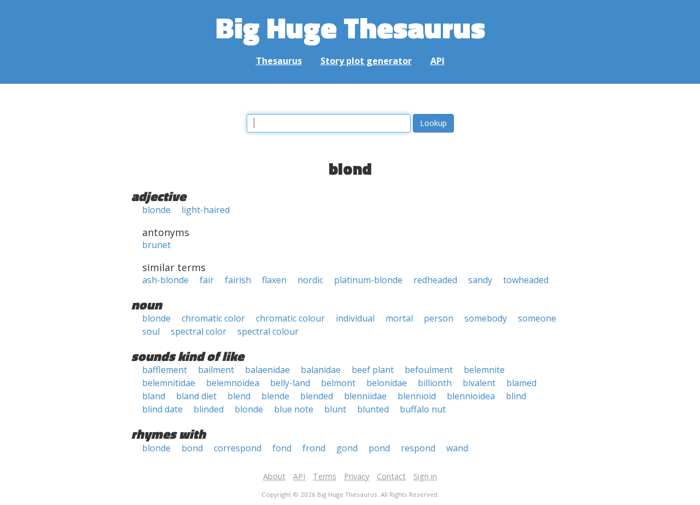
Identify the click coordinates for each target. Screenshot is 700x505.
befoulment (429, 370)
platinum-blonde (368, 280)
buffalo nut (423, 409)
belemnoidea (232, 383)
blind (516, 396)
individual (355, 318)
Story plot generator (366, 61)
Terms (324, 476)
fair (207, 280)
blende (275, 396)
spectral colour (268, 331)
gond (347, 448)
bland (153, 396)
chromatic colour (290, 318)
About (274, 476)
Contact (391, 476)
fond (281, 448)
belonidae (386, 383)
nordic (310, 280)
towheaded (526, 280)
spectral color (198, 331)
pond (379, 448)
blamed (521, 383)
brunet (156, 245)
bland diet (196, 396)
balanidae (321, 370)
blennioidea (471, 396)
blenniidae (365, 396)
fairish (238, 280)
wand (457, 448)
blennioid (417, 396)
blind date (162, 409)
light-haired (206, 210)
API (437, 61)
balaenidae (267, 370)
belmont (338, 383)
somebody (485, 318)
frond (313, 448)
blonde (156, 210)
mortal (399, 318)
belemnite (484, 370)
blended (316, 396)
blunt (335, 409)
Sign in (425, 476)
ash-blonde (165, 280)
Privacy (356, 476)
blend (239, 396)
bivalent (479, 383)
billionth (435, 383)
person (438, 318)
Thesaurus (279, 61)
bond (192, 448)
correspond (237, 448)
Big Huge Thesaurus (350, 27)
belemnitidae (168, 383)
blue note (293, 409)
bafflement (164, 370)
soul (151, 331)
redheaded (435, 280)
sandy (480, 280)
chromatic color (213, 318)
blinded (209, 409)
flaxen (274, 280)
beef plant (373, 370)
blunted (373, 409)
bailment (216, 370)
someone (537, 318)
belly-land (290, 383)
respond (418, 448)
